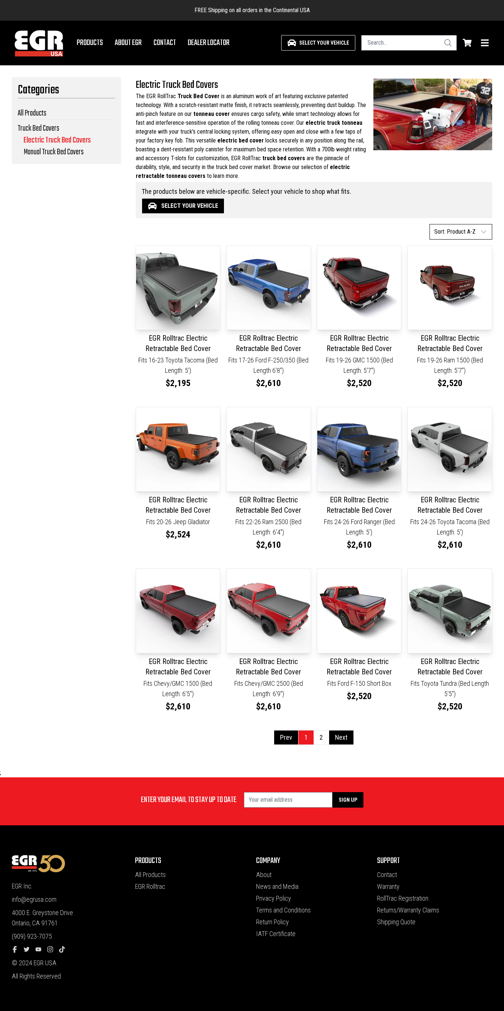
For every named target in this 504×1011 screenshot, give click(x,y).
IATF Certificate (276, 934)
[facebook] (18, 950)
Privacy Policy (273, 898)
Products (90, 43)
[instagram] (53, 950)
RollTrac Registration (402, 898)
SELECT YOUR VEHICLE (189, 205)
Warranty (388, 886)
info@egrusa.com (34, 899)
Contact (164, 43)
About (264, 874)
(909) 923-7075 (32, 936)
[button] (460, 232)
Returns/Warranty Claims (408, 910)
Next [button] (341, 737)
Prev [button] (286, 737)
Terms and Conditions (283, 910)
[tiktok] (65, 950)
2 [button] (321, 737)
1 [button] (306, 737)
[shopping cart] (467, 42)
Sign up (348, 800)
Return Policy (272, 922)
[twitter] (29, 950)
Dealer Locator (208, 43)
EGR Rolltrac (150, 886)
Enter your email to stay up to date (189, 800)
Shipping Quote (396, 922)
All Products (150, 874)
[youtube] (41, 950)
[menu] (484, 42)
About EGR (128, 43)
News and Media (277, 886)
